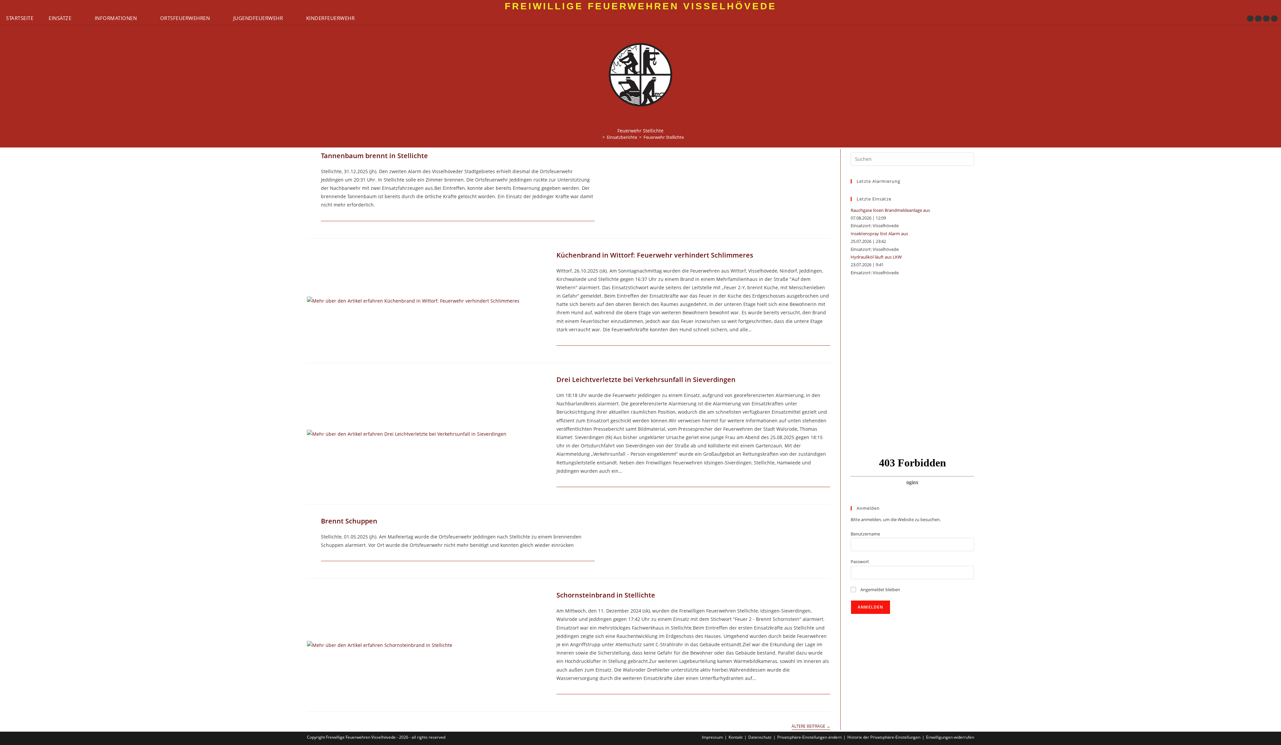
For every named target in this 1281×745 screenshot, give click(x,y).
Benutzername (865, 534)
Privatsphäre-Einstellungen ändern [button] (809, 737)
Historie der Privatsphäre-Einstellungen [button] (883, 737)
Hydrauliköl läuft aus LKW (876, 257)
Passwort (860, 561)
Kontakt (736, 737)
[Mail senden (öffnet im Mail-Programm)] (1274, 18)
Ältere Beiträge (811, 726)
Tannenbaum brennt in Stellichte (374, 155)
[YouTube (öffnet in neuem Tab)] (1266, 18)
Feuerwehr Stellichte (664, 137)
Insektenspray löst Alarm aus (879, 234)
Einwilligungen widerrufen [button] (950, 737)
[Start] (598, 137)
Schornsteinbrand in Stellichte (605, 595)
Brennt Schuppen (349, 520)
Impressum (712, 737)
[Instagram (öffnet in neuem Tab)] (1258, 18)
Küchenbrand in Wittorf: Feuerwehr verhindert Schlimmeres (654, 255)
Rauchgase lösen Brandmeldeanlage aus (890, 210)
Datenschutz (760, 737)
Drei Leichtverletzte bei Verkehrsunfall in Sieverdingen (646, 379)
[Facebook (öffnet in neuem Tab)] (1250, 18)
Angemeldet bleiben (879, 590)
